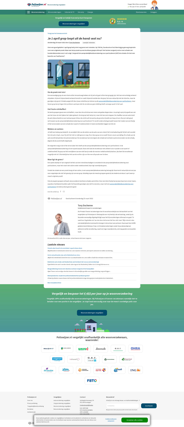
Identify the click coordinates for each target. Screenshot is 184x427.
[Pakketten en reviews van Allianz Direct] (48, 349)
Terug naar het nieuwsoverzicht (57, 33)
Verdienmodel (31, 412)
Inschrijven (149, 406)
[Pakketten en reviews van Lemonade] (100, 349)
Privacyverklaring (32, 403)
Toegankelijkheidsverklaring (35, 406)
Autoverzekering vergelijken (62, 400)
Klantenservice (141, 12)
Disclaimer (30, 409)
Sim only (81, 12)
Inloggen (153, 12)
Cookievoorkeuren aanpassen (110, 420)
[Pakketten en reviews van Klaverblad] (127, 359)
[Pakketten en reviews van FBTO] (92, 380)
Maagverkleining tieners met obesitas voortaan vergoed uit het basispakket (71, 269)
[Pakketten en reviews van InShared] (74, 359)
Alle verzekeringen (54, 12)
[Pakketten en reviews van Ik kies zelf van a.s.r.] (92, 359)
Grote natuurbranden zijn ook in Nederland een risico (64, 255)
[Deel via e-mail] (64, 192)
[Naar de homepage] (37, 5)
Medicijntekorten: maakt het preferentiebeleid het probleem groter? (69, 276)
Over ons (30, 400)
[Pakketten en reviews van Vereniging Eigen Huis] (100, 370)
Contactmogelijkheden (86, 405)
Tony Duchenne (74, 43)
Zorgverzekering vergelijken (62, 403)
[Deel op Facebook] (60, 192)
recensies (121, 23)
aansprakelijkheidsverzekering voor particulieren (115, 101)
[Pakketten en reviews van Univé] (83, 349)
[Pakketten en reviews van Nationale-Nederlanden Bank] (83, 370)
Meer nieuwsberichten (54, 283)
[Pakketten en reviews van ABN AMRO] (66, 349)
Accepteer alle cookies (135, 420)
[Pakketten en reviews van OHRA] (135, 349)
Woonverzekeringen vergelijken (73, 24)
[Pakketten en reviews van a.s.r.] (118, 349)
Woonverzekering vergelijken (62, 406)
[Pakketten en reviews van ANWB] (118, 370)
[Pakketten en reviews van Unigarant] (57, 359)
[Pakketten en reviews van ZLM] (66, 370)
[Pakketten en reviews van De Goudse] (48, 370)
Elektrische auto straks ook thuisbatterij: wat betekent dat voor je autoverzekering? (73, 262)
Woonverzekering (56, 5)
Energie (90, 12)
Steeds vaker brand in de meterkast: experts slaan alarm (65, 248)
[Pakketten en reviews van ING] (135, 370)
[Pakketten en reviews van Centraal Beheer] (109, 359)
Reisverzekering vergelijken (62, 409)
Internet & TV (69, 12)
